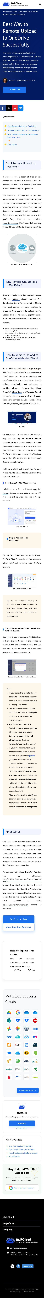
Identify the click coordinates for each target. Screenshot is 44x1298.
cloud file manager (10, 223)
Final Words (12, 144)
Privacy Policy (15, 1292)
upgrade (31, 755)
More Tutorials (14, 1156)
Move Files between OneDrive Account (23, 1153)
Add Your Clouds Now (26, 1090)
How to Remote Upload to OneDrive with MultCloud (22, 136)
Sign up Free (22, 1123)
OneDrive (16, 299)
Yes (19, 970)
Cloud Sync (17, 392)
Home (7, 12)
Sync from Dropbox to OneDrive (21, 1146)
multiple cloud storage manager (27, 368)
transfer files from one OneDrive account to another (22, 880)
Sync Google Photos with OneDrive (21, 1149)
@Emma (20, 80)
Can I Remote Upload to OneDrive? (21, 126)
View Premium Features (18, 927)
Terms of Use (29, 1292)
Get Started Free (14, 90)
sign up (5, 493)
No (33, 970)
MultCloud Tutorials (16, 12)
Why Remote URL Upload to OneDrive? (23, 130)
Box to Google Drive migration (15, 905)
